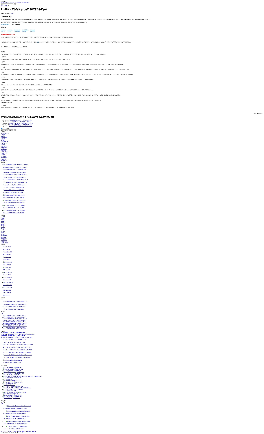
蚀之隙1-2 (3, 224)
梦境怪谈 (9, 31)
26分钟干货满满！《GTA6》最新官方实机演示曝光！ (14, 332)
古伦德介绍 (32, 31)
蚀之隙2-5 (3, 232)
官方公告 (17, 2)
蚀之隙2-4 (3, 231)
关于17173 (3, 431)
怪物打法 (3, 154)
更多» (2, 299)
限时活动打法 (4, 143)
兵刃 (38, 42)
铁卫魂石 (3, 218)
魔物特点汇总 (4, 237)
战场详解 (24, 31)
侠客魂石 (3, 139)
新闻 (7, 128)
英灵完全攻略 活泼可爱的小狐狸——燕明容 (20, 121)
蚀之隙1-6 (3, 228)
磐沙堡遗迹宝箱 (4, 141)
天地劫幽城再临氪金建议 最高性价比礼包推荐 (14, 328)
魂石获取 (3, 136)
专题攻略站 (26, 2)
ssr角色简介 (9, 30)
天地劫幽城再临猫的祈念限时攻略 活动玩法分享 (15, 323)
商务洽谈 (19, 431)
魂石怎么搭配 (4, 137)
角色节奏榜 (3, 150)
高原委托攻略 (4, 149)
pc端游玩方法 (4, 153)
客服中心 (29, 431)
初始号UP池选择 (5, 133)
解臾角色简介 (4, 157)
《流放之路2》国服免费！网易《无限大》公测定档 (13, 335)
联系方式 (24, 431)
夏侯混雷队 (3, 30)
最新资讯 (7, 2)
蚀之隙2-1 (3, 229)
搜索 (15, 4)
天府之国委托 (4, 147)
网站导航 (34, 431)
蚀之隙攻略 (3, 156)
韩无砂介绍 (32, 30)
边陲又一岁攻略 (4, 152)
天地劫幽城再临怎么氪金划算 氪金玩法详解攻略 (15, 326)
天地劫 (5, 5)
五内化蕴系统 (17, 31)
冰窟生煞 (3, 31)
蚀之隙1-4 (3, 227)
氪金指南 (3, 134)
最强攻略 (12, 2)
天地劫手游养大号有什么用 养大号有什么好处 (14, 327)
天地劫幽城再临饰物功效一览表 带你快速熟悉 (20, 120)
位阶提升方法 (4, 241)
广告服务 (13, 431)
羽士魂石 (3, 140)
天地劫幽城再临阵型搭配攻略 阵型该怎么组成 (20, 126)
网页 (3, 128)
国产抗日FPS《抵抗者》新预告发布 (9, 337)
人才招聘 (8, 431)
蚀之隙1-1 (3, 222)
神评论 (11, 13)
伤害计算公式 (4, 240)
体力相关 (3, 216)
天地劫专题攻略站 (5, 24)
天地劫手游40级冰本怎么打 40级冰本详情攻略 (20, 124)
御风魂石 (3, 221)
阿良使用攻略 (4, 235)
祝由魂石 (3, 219)
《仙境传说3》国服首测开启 (7, 334)
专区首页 (3, 2)
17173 (2, 5)
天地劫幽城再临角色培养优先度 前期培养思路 (14, 324)
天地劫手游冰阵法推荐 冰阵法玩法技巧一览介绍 (21, 123)
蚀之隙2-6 (3, 234)
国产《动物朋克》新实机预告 (25, 337)
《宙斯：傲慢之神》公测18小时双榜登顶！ (24, 334)
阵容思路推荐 (17, 30)
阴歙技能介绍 (4, 160)
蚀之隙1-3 (3, 225)
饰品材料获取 (25, 30)
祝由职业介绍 (4, 146)
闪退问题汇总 (4, 238)
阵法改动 (3, 144)
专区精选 (21, 2)
